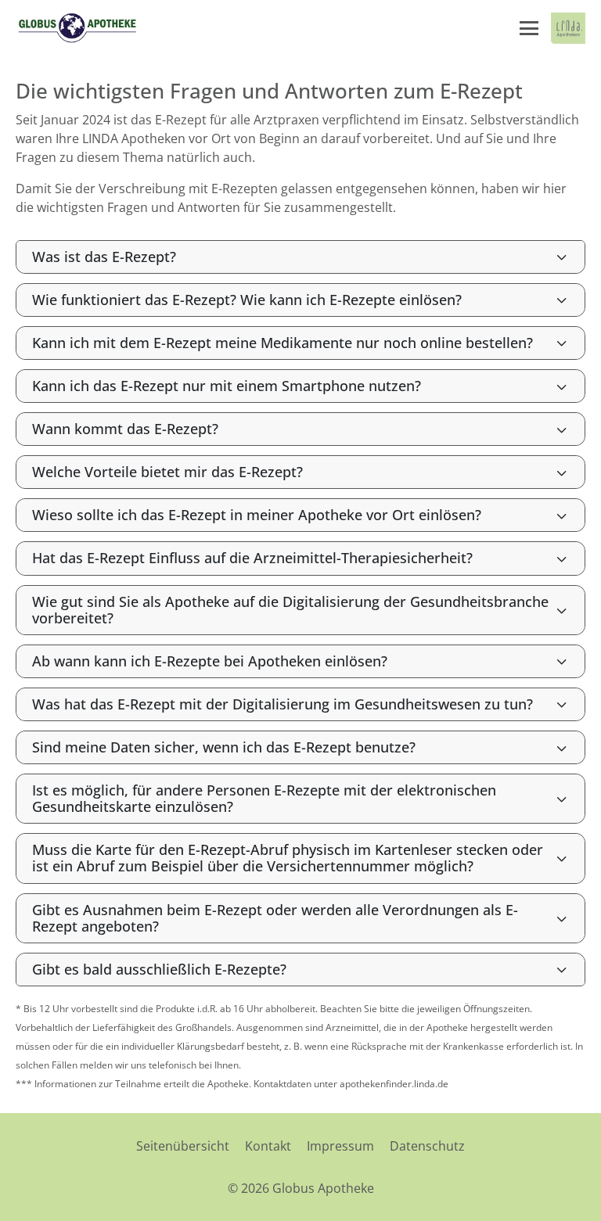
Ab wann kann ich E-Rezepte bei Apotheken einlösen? (209, 661)
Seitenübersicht (182, 1146)
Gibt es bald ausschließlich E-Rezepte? (159, 969)
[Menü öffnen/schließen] (529, 28)
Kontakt (268, 1146)
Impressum (340, 1146)
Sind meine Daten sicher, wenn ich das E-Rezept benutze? (224, 747)
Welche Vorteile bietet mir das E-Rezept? (167, 471)
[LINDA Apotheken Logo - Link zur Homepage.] (568, 28)
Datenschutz (427, 1146)
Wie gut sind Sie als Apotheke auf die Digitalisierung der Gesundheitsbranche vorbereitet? (290, 609)
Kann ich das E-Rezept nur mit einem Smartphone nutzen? (226, 385)
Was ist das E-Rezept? (104, 256)
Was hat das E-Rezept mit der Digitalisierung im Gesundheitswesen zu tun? (282, 704)
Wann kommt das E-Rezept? (125, 428)
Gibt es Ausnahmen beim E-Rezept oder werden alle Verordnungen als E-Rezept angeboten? (275, 918)
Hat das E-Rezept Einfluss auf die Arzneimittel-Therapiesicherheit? (252, 557)
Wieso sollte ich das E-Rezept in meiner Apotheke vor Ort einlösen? (256, 514)
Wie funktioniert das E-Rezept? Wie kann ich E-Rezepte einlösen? (247, 299)
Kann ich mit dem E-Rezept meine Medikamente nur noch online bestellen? (282, 342)
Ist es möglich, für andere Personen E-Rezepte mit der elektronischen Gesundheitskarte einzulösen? (264, 798)
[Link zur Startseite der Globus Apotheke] (77, 28)
